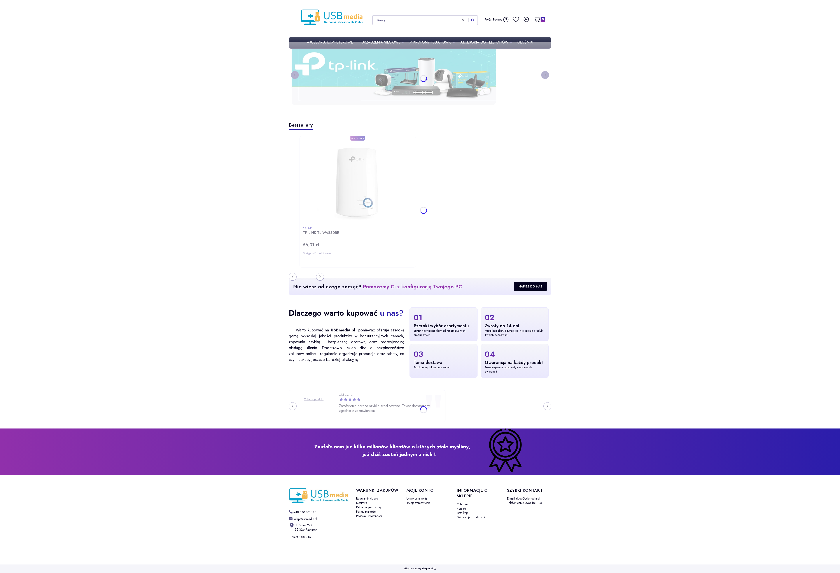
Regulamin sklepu (367, 498)
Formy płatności (366, 511)
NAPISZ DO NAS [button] (530, 286)
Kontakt (461, 508)
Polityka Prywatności (369, 516)
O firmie (462, 504)
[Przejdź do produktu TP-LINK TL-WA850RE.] (357, 182)
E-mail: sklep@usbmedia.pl (523, 498)
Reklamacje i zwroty (369, 507)
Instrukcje (462, 513)
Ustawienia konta (416, 498)
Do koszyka (369, 268)
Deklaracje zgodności (471, 517)
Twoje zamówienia (418, 503)
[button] (473, 20)
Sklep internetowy (418, 569)
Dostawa (361, 503)
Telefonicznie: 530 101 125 (524, 503)
